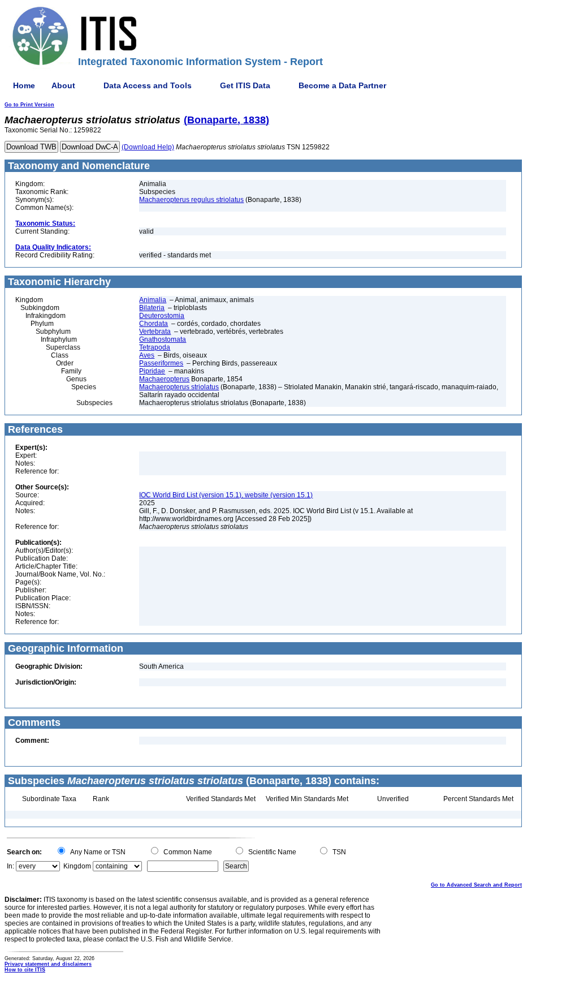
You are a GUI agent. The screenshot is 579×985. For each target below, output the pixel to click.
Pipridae (152, 371)
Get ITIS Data (245, 85)
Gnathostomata (162, 339)
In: (10, 866)
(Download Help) (148, 147)
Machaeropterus (164, 379)
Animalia (152, 300)
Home (24, 85)
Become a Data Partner (342, 85)
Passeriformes (161, 363)
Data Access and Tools (147, 85)
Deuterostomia (161, 316)
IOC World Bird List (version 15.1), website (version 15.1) (226, 495)
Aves (146, 355)
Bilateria (152, 308)
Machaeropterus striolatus (179, 387)
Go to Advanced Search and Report (476, 885)
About (63, 85)
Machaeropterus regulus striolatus (191, 200)
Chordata (153, 324)
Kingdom (77, 866)
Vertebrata (155, 331)
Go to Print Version (29, 104)
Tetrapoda (154, 347)
